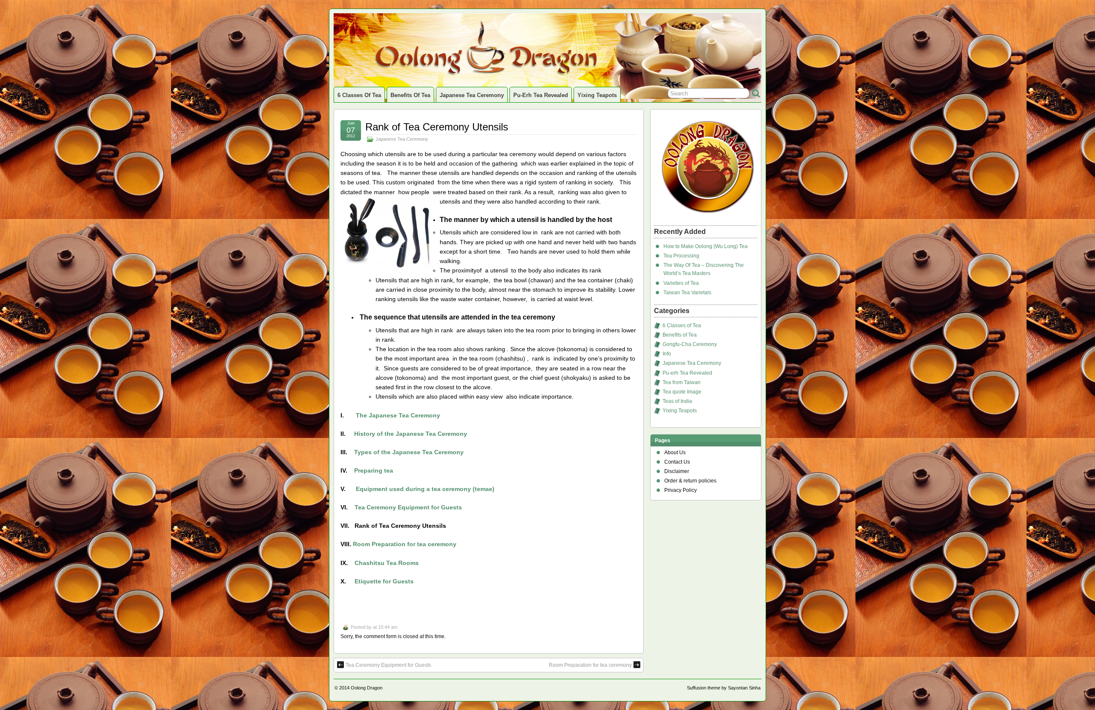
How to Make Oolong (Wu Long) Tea (705, 246)
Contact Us (677, 462)
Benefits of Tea (410, 95)
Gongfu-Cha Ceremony (690, 344)
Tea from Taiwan (682, 382)
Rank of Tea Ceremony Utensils (436, 127)
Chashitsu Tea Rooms (387, 562)
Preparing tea (373, 470)
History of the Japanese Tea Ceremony (410, 433)
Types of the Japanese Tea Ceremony (409, 452)
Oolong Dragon (366, 687)
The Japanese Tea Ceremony (398, 415)
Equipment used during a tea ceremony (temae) (425, 488)
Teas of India (677, 401)
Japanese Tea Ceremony (472, 95)
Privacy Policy (680, 490)
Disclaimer (676, 471)
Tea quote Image (682, 392)
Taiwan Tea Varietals (687, 293)
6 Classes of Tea (359, 95)
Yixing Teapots (597, 95)
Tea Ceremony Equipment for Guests (408, 507)
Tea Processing (681, 256)
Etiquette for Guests (384, 581)
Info (667, 354)
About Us (675, 453)
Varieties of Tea (681, 283)
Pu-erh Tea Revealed (540, 95)
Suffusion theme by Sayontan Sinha (724, 687)
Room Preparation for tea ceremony (404, 544)
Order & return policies (690, 481)
